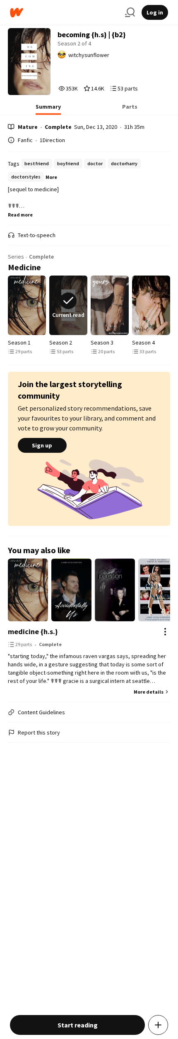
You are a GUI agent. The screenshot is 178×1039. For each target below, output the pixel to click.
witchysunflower (88, 55)
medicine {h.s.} (33, 631)
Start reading (78, 1025)
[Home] (64, 12)
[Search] (130, 12)
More (51, 177)
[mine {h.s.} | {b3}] (151, 305)
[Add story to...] (158, 1025)
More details (149, 692)
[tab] (48, 109)
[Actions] (165, 631)
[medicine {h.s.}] (27, 305)
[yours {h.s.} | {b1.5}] (110, 305)
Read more (20, 215)
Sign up (42, 445)
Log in (155, 12)
